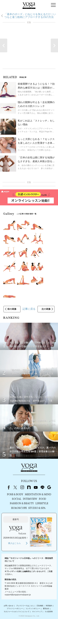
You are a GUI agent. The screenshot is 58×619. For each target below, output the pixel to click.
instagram (22, 487)
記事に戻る (29, 308)
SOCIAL (16, 499)
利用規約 (49, 606)
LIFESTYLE (41, 503)
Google (49, 487)
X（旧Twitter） (15, 487)
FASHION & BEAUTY (22, 503)
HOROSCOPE (19, 508)
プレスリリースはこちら (25, 606)
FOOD (42, 499)
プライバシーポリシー (15, 609)
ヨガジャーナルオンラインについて (16, 611)
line (42, 487)
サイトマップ (37, 611)
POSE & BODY (15, 494)
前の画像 (11, 309)
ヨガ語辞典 (49, 611)
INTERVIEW (30, 499)
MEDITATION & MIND (38, 494)
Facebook (8, 487)
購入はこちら (14, 543)
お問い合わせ (8, 606)
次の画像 (46, 309)
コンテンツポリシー (33, 609)
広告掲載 (40, 606)
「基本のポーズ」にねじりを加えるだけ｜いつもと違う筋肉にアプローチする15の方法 (30, 15)
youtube (36, 487)
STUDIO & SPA (36, 508)
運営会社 (46, 609)
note (29, 487)
